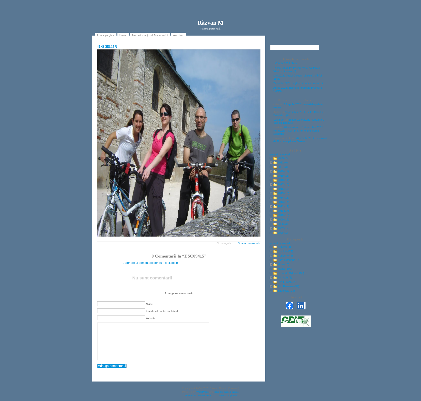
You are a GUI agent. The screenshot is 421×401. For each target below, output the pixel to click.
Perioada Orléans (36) (291, 273)
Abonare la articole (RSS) (198, 395)
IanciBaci (278, 119)
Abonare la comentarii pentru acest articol (151, 263)
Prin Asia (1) (285, 277)
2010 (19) (283, 215)
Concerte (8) (285, 255)
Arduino (178, 35)
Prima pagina (106, 35)
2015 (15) (283, 193)
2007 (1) (283, 228)
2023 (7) (283, 158)
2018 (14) (283, 180)
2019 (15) (283, 175)
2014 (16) (283, 197)
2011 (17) (283, 210)
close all (285, 154)
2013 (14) (283, 201)
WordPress (202, 392)
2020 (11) (283, 171)
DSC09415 (107, 46)
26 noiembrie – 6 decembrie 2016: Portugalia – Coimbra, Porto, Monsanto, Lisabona (298, 130)
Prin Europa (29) (287, 281)
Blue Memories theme (226, 392)
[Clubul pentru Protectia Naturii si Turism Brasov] (296, 326)
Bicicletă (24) (285, 251)
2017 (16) (283, 184)
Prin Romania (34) (288, 286)
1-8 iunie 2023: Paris (285, 63)
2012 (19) (283, 206)
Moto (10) (283, 264)
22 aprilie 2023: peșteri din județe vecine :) (298, 83)
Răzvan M (210, 22)
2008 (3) (283, 223)
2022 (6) (283, 162)
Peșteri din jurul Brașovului (150, 35)
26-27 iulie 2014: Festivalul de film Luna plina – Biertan (300, 140)
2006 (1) (283, 232)
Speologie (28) (286, 290)
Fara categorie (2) (288, 259)
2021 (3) (283, 166)
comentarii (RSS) (227, 395)
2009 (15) (283, 219)
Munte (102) (285, 268)
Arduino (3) (284, 246)
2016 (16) (283, 188)
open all (273, 154)
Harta (123, 35)
